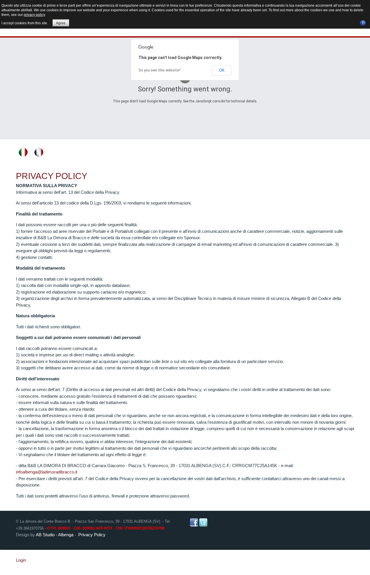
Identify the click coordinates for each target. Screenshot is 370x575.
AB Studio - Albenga (54, 534)
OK (221, 70)
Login (21, 560)
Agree (61, 23)
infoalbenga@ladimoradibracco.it (46, 471)
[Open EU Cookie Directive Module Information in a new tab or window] (363, 22)
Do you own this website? (160, 70)
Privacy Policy (51, 176)
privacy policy (34, 15)
